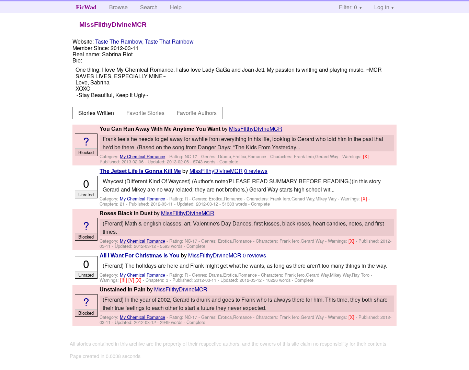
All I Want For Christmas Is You (140, 255)
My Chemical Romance (142, 156)
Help (176, 7)
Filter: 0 (348, 7)
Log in (381, 7)
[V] (132, 280)
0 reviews (255, 171)
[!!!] (124, 280)
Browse (118, 7)
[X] (366, 156)
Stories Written (96, 113)
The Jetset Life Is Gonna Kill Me (140, 171)
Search (149, 7)
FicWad (86, 7)
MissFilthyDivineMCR (255, 128)
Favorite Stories (145, 113)
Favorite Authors (197, 113)
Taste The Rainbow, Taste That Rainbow (144, 41)
